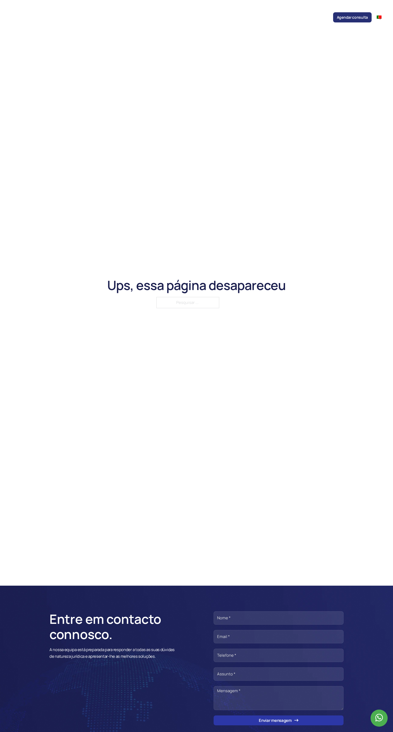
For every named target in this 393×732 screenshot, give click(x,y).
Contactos (319, 17)
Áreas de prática (197, 17)
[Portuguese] (381, 17)
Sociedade (153, 17)
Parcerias (268, 17)
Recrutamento (293, 17)
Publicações (245, 17)
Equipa (173, 17)
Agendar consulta (352, 17)
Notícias (222, 17)
